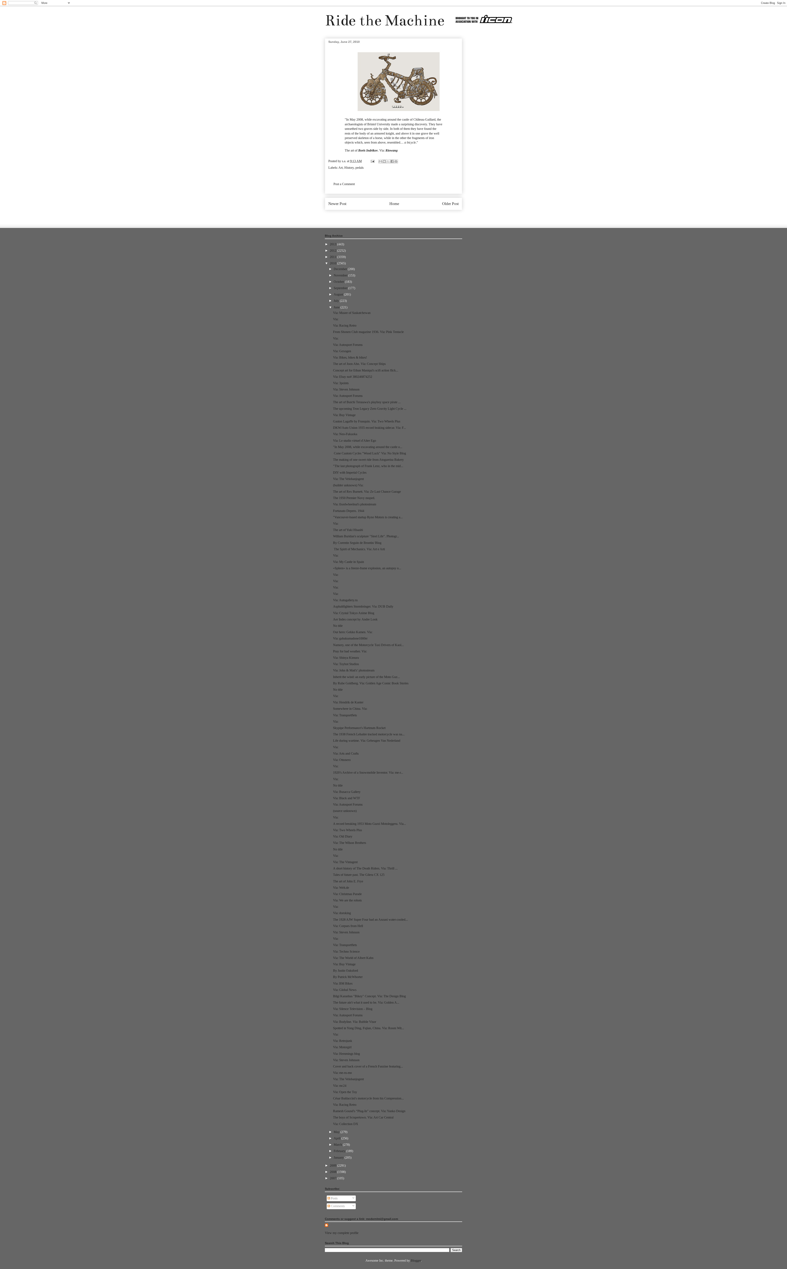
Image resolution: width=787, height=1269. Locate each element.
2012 (333, 250)
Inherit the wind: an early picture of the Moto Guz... (366, 677)
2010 (333, 263)
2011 (333, 257)
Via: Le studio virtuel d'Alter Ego (354, 440)
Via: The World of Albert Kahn (353, 958)
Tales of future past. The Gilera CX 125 (358, 874)
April (337, 1138)
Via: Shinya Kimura (346, 657)
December (341, 269)
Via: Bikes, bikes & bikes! (350, 357)
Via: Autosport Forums (348, 344)
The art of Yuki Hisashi (348, 530)
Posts (334, 1198)
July (337, 300)
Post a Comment (344, 184)
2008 (333, 1172)
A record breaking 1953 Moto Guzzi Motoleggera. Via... (369, 823)
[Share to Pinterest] (396, 161)
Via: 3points (341, 383)
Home (394, 204)
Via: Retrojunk (342, 1041)
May (337, 1132)
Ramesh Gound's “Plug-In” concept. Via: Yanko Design (369, 1111)
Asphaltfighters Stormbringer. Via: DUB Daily (363, 606)
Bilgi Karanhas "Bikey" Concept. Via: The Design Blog (369, 996)
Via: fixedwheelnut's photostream (354, 504)
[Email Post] (372, 161)
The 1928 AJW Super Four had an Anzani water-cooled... (370, 919)
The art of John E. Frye (348, 881)
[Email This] (380, 161)
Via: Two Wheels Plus (347, 830)
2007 (333, 1178)
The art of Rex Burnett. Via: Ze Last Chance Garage (367, 491)
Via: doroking (342, 913)
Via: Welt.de (341, 887)
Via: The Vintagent (345, 862)
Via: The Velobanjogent (348, 479)
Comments (337, 1206)
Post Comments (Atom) (402, 216)
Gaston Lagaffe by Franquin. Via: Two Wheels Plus (366, 421)
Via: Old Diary (342, 836)
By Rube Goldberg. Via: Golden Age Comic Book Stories (370, 683)
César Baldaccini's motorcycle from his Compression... (368, 1098)
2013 (333, 244)
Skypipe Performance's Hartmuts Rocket (359, 728)
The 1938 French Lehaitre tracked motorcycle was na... (369, 734)
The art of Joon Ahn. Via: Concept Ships (359, 364)
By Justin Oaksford (345, 970)
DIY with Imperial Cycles (349, 472)
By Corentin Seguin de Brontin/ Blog (357, 543)
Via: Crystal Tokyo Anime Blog (353, 613)
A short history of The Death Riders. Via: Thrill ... (365, 868)
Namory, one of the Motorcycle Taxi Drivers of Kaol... (368, 645)
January (339, 1157)
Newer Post (337, 204)
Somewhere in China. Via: (350, 708)
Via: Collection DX (345, 1124)
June (337, 307)
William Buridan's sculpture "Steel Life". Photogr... (366, 536)
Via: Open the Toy (345, 1092)
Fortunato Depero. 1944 (348, 511)
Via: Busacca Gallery (347, 792)
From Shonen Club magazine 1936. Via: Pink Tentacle (368, 332)
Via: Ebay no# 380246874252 (352, 376)
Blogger (416, 1260)
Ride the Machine (384, 20)
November (341, 275)
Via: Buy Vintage (344, 415)
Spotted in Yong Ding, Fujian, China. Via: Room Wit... (368, 1028)
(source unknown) (345, 811)
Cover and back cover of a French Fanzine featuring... (368, 1066)
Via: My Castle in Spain (348, 562)
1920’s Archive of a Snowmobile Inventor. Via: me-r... (368, 772)
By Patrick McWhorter (348, 977)
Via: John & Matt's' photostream (353, 670)
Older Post (450, 204)
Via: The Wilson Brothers (349, 842)
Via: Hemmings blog (346, 1053)
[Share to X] (388, 161)
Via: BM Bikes (343, 983)
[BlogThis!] (384, 161)
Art (340, 167)
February (340, 1151)
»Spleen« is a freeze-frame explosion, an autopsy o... (367, 568)
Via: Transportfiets (345, 715)
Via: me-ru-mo (342, 1072)
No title (338, 625)
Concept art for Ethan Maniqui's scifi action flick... (365, 370)
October (339, 281)
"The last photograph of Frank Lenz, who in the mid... (368, 466)
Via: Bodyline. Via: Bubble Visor (354, 1021)
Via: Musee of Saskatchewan (352, 313)
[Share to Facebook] (392, 161)
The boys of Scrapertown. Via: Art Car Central (363, 1117)
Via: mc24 (339, 1085)
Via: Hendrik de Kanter (348, 702)
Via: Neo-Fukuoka (345, 434)
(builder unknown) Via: (348, 485)
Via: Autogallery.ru (345, 600)
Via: (335, 319)
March (338, 1144)
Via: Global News (344, 990)
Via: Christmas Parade (347, 894)
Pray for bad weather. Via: (350, 651)
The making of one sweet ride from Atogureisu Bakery (368, 459)
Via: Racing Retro (344, 325)
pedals (359, 167)
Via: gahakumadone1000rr (350, 638)
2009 (333, 1165)
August (339, 294)
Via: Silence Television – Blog (352, 1009)
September (341, 288)
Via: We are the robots (347, 900)
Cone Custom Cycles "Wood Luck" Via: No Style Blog (369, 453)
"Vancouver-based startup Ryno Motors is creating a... (368, 517)
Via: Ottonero (342, 760)
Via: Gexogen (342, 351)
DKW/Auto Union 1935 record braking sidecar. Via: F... (369, 427)
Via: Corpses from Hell (348, 926)
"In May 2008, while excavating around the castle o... (367, 447)
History (349, 167)
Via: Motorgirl (342, 1047)
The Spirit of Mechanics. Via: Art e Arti (359, 549)
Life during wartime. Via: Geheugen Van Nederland (366, 740)
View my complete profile (341, 1233)
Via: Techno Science (346, 951)
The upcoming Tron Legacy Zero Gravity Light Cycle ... (369, 408)
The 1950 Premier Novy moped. (354, 498)
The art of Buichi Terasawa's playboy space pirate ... (367, 402)
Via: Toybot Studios (346, 664)
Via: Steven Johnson (346, 389)
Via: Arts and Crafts (346, 753)
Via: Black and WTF (346, 798)
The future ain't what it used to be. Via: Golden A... (366, 1002)
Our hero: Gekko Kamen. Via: (352, 632)
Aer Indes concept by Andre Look (355, 619)
